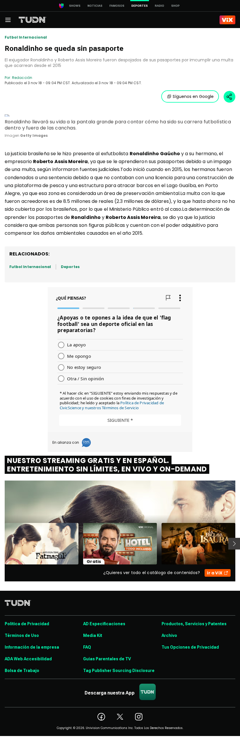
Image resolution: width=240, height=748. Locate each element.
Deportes (70, 266)
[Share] (229, 97)
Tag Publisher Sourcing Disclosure (119, 670)
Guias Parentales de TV (107, 659)
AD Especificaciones (104, 623)
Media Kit (92, 635)
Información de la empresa (32, 647)
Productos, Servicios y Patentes (194, 623)
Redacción (22, 77)
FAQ (87, 647)
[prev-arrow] (1, 543)
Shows (74, 5)
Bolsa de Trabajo (22, 670)
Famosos (116, 5)
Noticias (95, 5)
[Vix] (227, 19)
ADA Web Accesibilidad (28, 659)
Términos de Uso (22, 635)
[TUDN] (32, 20)
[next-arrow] (234, 544)
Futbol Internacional (26, 37)
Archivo (169, 635)
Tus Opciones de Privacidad (190, 647)
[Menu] (8, 19)
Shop (175, 5)
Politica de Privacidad (27, 623)
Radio (159, 5)
